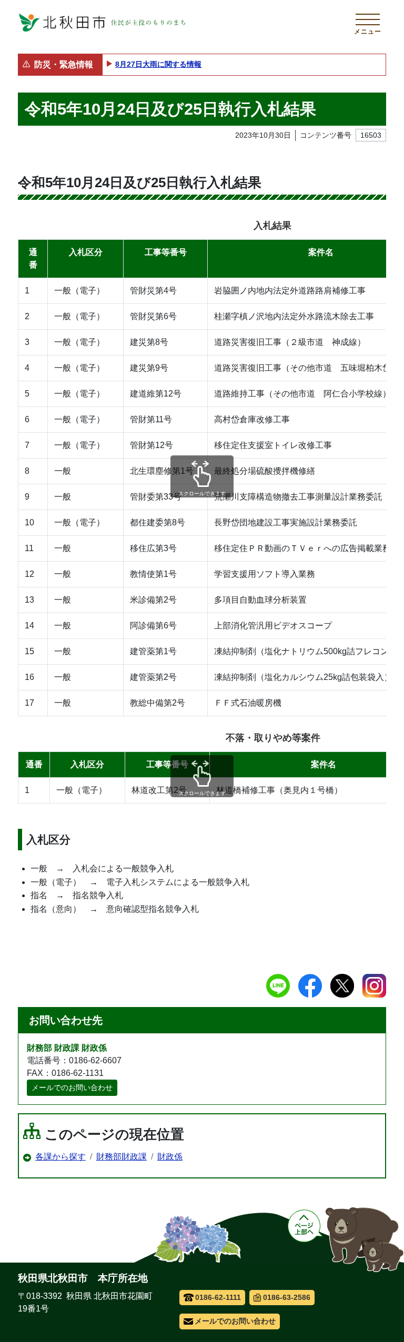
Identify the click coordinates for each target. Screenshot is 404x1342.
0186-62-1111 (218, 1297)
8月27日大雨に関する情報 (158, 64)
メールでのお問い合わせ (72, 1087)
